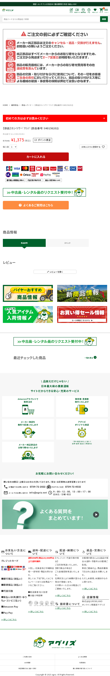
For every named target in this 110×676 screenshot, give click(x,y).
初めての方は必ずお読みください (27, 118)
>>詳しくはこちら (9, 619)
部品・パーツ (26, 105)
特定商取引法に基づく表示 (27, 668)
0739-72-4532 (73, 487)
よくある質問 (82, 657)
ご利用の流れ (27, 657)
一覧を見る (89, 358)
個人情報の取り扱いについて (82, 668)
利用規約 (82, 662)
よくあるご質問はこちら (35, 205)
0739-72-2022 (38, 487)
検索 (104, 19)
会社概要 (27, 662)
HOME (5, 105)
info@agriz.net (38, 492)
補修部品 (14, 105)
